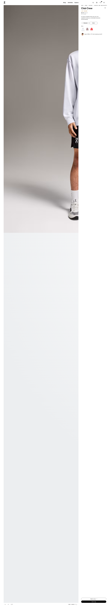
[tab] (93, 2)
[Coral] (91, 29)
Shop (82, 5)
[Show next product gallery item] (8, 604)
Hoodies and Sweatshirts (100, 5)
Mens (86, 5)
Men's (93, 23)
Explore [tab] (76, 2)
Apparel (91, 5)
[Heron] (87, 29)
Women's (85, 23)
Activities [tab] (70, 2)
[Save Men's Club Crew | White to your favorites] (105, 8)
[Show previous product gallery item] (5, 604)
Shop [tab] (64, 2)
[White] (83, 29)
